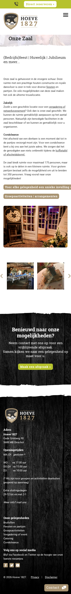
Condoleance (11, 542)
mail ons (21, 502)
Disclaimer (51, 577)
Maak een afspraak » (35, 366)
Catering (8, 538)
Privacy (35, 577)
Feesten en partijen (14, 526)
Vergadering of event (15, 534)
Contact (53, 587)
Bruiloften (9, 522)
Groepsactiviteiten (13, 530)
